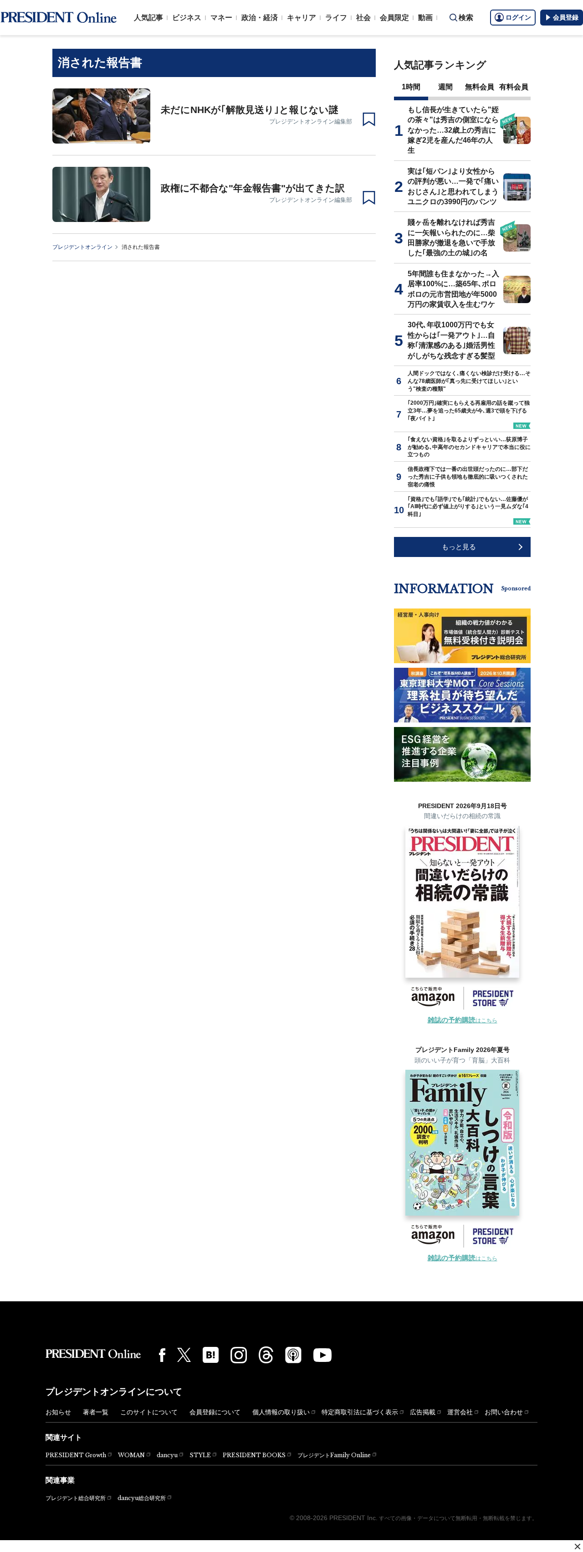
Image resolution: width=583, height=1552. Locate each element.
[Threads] (266, 1354)
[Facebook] (162, 1355)
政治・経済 (259, 17)
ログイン (518, 17)
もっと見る (459, 547)
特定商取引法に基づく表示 (360, 1412)
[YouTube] (322, 1355)
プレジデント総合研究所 (76, 1498)
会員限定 (394, 17)
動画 (425, 17)
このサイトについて (149, 1412)
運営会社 (460, 1412)
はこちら (462, 1020)
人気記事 (148, 17)
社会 (363, 17)
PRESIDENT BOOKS (254, 1455)
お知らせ (58, 1412)
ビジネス (186, 17)
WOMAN (131, 1455)
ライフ (336, 17)
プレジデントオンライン (82, 247)
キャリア (301, 17)
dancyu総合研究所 (142, 1498)
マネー (221, 17)
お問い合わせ (504, 1412)
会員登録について (214, 1412)
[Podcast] (293, 1354)
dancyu (167, 1455)
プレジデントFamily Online (334, 1455)
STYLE (200, 1455)
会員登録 (565, 17)
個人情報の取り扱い (281, 1412)
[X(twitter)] (184, 1355)
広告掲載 (422, 1412)
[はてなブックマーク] (211, 1355)
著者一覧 (95, 1412)
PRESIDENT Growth (76, 1455)
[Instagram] (238, 1355)
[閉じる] (577, 1546)
